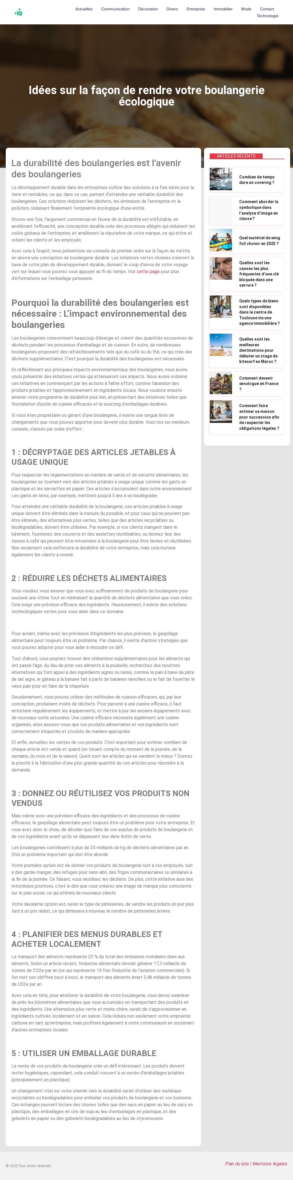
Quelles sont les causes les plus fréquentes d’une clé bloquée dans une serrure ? (259, 274)
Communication (115, 9)
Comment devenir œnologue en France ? (258, 384)
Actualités (84, 9)
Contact (267, 9)
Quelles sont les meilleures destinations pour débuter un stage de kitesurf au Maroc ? (258, 350)
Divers (172, 9)
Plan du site (237, 1164)
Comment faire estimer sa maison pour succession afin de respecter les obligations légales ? (259, 416)
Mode (246, 9)
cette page (148, 271)
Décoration (148, 9)
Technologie (267, 15)
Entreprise (196, 9)
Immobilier (223, 9)
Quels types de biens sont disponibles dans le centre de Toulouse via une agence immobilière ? (259, 312)
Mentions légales (270, 1164)
